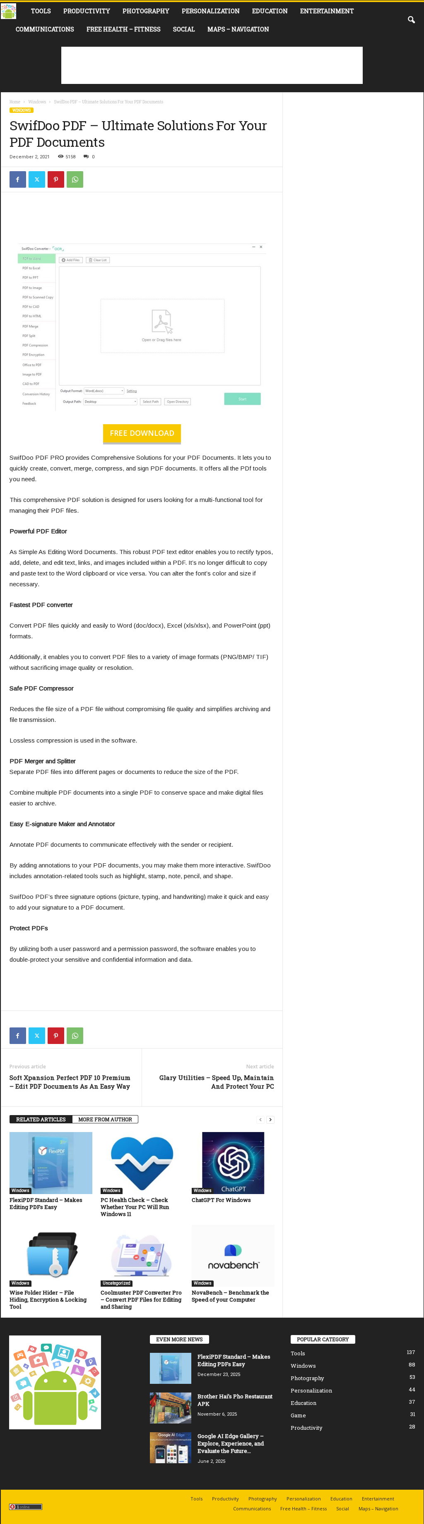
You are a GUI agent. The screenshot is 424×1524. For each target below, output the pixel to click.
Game (298, 1415)
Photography (146, 11)
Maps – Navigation (238, 29)
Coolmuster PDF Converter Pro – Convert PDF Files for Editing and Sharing (141, 1299)
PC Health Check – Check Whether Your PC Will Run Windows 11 (135, 1207)
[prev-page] (260, 1119)
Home (15, 102)
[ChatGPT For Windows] (233, 1163)
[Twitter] (37, 179)
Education (270, 11)
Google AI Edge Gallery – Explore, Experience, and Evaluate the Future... (231, 1443)
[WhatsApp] (75, 179)
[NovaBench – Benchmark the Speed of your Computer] (233, 1256)
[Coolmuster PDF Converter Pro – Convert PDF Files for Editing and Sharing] (142, 1256)
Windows (37, 102)
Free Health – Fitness (124, 29)
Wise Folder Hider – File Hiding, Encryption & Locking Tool (48, 1299)
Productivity (86, 11)
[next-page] (270, 1119)
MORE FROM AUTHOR (105, 1119)
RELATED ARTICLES (41, 1119)
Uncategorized (116, 1283)
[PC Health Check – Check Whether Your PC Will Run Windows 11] (142, 1163)
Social (184, 29)
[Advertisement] (212, 65)
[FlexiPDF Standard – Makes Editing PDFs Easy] (51, 1163)
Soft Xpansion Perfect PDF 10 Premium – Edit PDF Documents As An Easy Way (70, 1081)
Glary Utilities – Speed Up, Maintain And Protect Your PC (216, 1081)
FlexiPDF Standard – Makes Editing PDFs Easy (46, 1203)
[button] (411, 20)
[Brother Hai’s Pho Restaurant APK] (170, 1408)
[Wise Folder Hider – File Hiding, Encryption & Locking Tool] (51, 1256)
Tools (41, 11)
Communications (45, 29)
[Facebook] (18, 179)
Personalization (211, 11)
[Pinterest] (56, 179)
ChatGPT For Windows (221, 1200)
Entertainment (327, 11)
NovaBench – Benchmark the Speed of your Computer (230, 1296)
